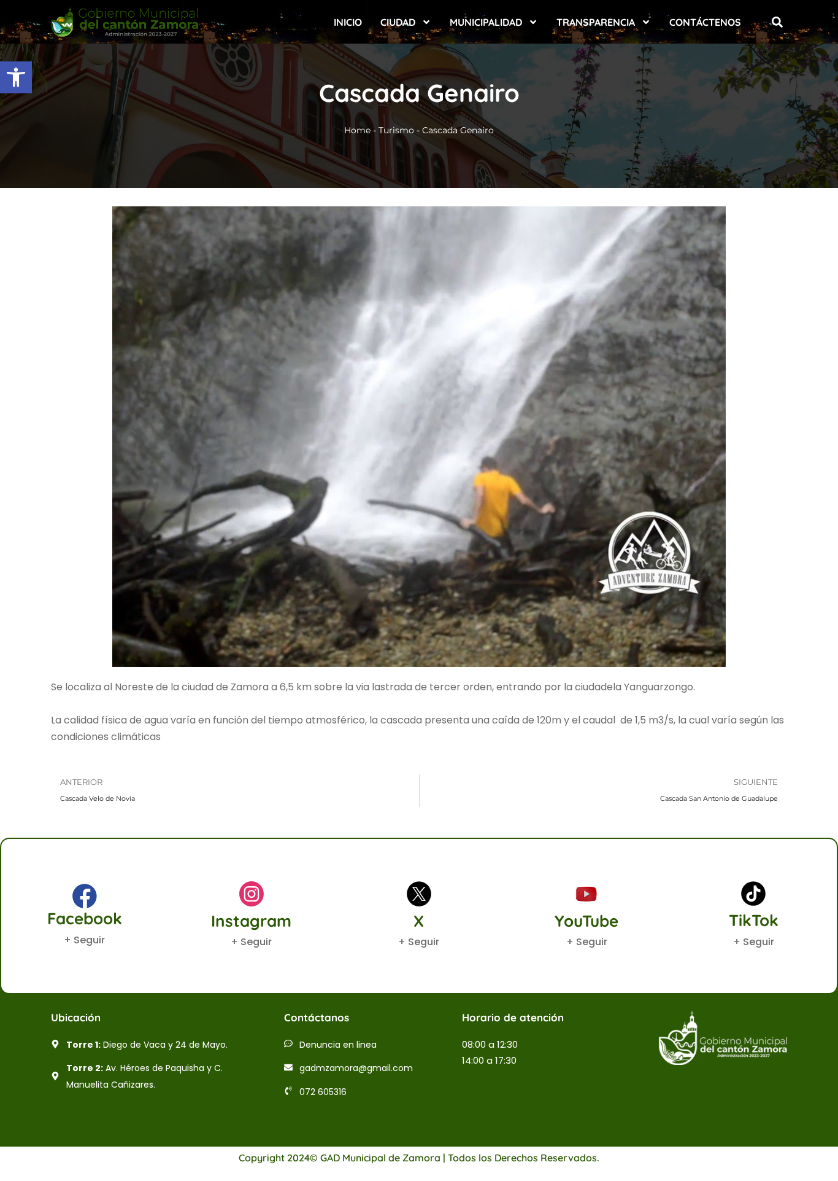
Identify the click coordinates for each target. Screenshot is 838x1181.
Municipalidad (486, 22)
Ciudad (397, 22)
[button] (16, 77)
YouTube (586, 921)
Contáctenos (705, 22)
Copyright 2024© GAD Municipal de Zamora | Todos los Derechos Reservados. (419, 1158)
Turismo (396, 130)
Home (357, 130)
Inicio (348, 22)
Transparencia (595, 22)
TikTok (753, 920)
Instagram (251, 921)
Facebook (84, 918)
